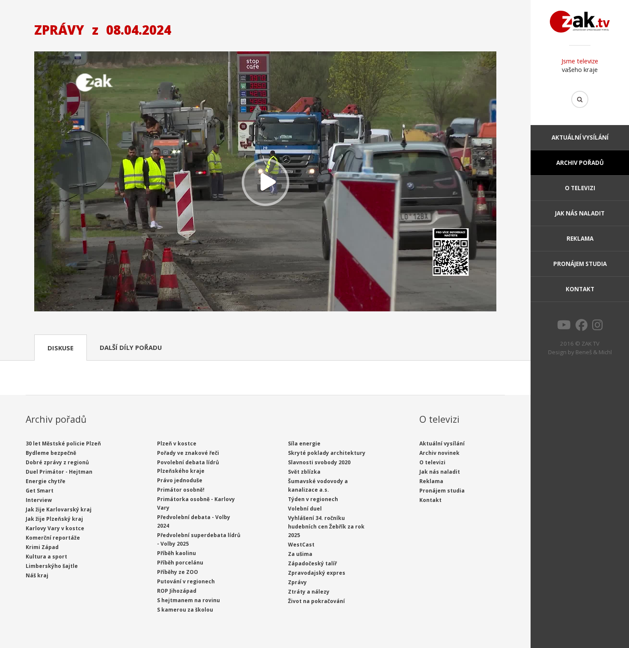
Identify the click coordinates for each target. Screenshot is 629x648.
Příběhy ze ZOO (177, 572)
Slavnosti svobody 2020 (319, 462)
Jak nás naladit (580, 213)
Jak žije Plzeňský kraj (54, 519)
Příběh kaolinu (176, 553)
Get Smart (39, 490)
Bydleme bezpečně (51, 453)
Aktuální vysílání (580, 137)
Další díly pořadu (131, 347)
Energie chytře (45, 481)
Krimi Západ (42, 547)
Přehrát (265, 182)
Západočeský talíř (312, 563)
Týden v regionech (313, 499)
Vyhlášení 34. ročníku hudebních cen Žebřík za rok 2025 (326, 526)
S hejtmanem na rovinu (188, 600)
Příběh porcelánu (180, 562)
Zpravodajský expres (316, 572)
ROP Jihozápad (176, 590)
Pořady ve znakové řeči (188, 453)
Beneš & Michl (594, 352)
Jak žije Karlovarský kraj (59, 509)
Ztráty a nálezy (308, 591)
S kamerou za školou (185, 609)
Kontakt (580, 289)
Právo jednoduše (179, 480)
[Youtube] (564, 327)
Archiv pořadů (580, 163)
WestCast (301, 544)
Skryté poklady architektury (326, 453)
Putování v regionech (186, 581)
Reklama (580, 238)
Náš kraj (37, 575)
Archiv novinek (439, 453)
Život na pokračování (316, 601)
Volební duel (305, 508)
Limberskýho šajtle (52, 566)
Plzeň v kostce (176, 443)
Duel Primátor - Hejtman (59, 471)
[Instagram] (597, 327)
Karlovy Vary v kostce (55, 528)
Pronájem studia (580, 264)
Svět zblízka (304, 471)
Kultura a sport (46, 556)
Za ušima (300, 554)
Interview (39, 500)
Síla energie (304, 443)
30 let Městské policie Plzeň (63, 443)
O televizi (580, 188)
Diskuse (60, 347)
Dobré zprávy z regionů (57, 462)
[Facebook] (581, 327)
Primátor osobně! (181, 489)
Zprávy (297, 582)
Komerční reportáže (53, 537)
